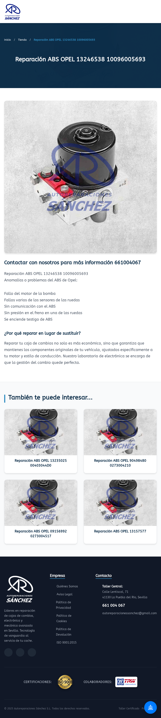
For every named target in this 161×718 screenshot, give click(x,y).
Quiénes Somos (67, 586)
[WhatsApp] (32, 652)
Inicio (7, 39)
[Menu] (155, 12)
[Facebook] (8, 652)
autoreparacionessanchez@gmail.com (129, 613)
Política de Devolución (63, 631)
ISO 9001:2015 (67, 642)
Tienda (22, 39)
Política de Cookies (63, 618)
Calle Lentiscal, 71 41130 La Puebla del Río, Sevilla (124, 592)
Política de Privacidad (63, 605)
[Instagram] (20, 652)
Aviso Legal (65, 594)
